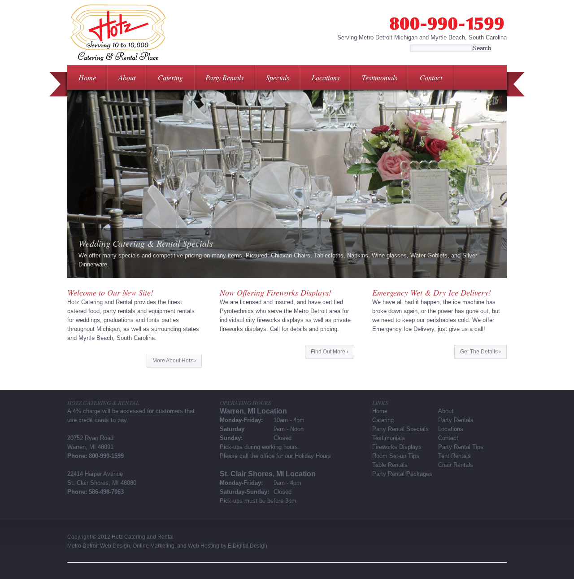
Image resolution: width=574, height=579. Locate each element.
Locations (325, 77)
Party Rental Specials (400, 429)
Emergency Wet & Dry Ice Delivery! (431, 292)
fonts (153, 320)
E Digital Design (247, 546)
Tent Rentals (454, 456)
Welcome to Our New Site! (110, 292)
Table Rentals (390, 464)
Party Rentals (224, 77)
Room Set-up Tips (395, 456)
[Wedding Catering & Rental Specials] (287, 184)
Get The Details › (480, 351)
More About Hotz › (174, 360)
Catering (170, 77)
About (126, 77)
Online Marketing (153, 546)
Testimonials (379, 77)
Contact (431, 77)
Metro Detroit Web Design (98, 546)
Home (87, 77)
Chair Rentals (455, 464)
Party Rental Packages (402, 473)
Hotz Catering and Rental (143, 537)
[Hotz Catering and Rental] (117, 63)
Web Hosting (203, 546)
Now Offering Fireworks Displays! (275, 292)
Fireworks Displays (397, 447)
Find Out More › (329, 351)
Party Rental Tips (460, 447)
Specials (277, 77)
